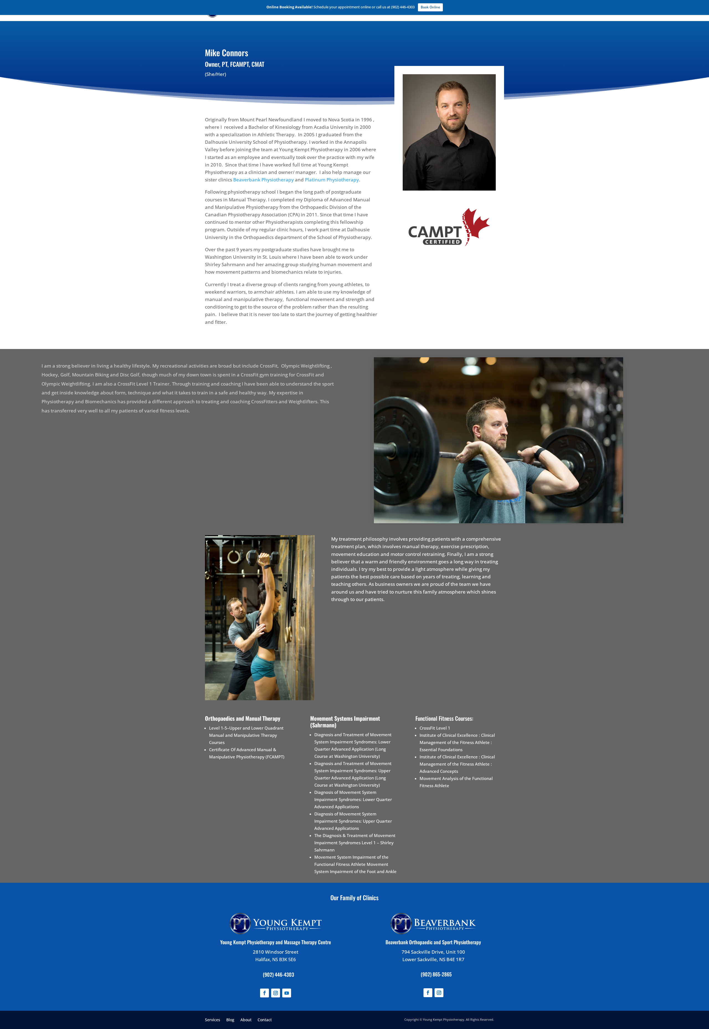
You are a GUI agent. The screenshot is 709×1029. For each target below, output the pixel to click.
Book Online (430, 7)
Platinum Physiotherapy (332, 179)
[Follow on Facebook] (264, 993)
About (245, 1019)
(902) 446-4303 (278, 974)
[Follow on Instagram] (275, 993)
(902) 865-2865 (436, 974)
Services (212, 1019)
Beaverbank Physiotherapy (263, 179)
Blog (230, 1019)
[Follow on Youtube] (286, 993)
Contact (265, 1019)
